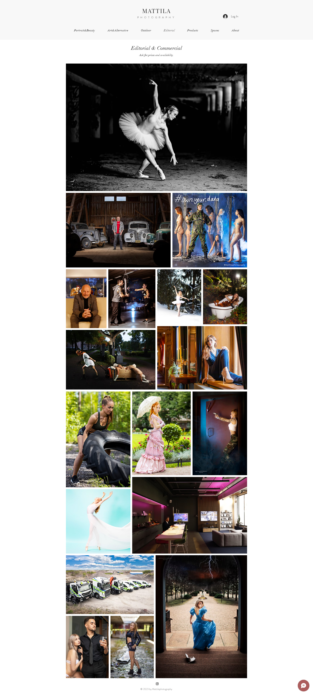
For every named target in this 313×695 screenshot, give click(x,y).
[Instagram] (157, 684)
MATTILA (156, 10)
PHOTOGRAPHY (156, 17)
